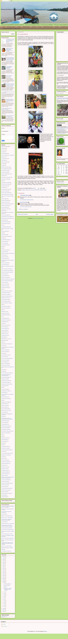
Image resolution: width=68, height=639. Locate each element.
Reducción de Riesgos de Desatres (8, 266)
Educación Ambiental (5, 200)
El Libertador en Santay (6, 182)
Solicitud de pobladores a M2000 (7, 547)
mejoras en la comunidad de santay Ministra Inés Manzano (8, 477)
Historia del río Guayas (5, 294)
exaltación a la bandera (6, 461)
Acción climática (4, 326)
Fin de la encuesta (7, 585)
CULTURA (39, 26)
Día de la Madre (4, 273)
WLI (2, 225)
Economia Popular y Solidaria (7, 372)
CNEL (3, 342)
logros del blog (4, 475)
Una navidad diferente (7, 583)
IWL (2, 387)
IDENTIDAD (57, 26)
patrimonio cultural (5, 484)
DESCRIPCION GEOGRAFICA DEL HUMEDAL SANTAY (11, 28)
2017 (4, 569)
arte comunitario (4, 441)
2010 (4, 579)
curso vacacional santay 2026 (7, 270)
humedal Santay (4, 207)
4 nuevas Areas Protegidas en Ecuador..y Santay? (7, 109)
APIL (30, 189)
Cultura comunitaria (5, 262)
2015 (4, 572)
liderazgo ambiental (5, 473)
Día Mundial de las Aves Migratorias (8, 366)
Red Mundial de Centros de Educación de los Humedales (6, 419)
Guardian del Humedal (5, 382)
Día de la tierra (4, 251)
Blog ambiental (4, 340)
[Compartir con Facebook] (43, 188)
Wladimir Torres (4, 311)
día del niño (4, 458)
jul (4, 597)
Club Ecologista (4, 198)
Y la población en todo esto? (6, 551)
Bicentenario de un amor (6, 338)
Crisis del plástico (5, 361)
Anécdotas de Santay (5, 287)
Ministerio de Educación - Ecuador (7, 228)
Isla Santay (3, 187)
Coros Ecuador (4, 356)
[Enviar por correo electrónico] (40, 188)
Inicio (37, 214)
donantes (3, 456)
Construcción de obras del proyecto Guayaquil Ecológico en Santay (10, 84)
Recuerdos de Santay (5, 223)
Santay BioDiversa (5, 424)
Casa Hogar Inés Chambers (6, 343)
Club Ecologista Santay (5, 221)
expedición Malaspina (5, 463)
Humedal (3, 163)
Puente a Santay (4, 241)
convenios (3, 451)
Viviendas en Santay (5, 437)
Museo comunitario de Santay (7, 203)
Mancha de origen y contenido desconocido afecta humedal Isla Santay (10, 100)
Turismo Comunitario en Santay (7, 155)
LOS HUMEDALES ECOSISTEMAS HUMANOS (9, 67)
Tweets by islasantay (60, 182)
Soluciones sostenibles (5, 432)
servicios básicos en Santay (6, 493)
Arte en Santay (4, 243)
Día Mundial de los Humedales (7, 216)
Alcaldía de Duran (5, 331)
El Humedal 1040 (4, 521)
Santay (45, 189)
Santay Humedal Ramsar (6, 173)
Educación (3, 156)
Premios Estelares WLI (5, 301)
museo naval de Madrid (6, 479)
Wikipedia (3, 549)
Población (41, 189)
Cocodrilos (3, 353)
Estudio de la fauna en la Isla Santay (8, 523)
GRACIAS (5, 586)
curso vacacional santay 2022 (7, 453)
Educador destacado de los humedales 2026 (6, 375)
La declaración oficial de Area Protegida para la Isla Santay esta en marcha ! (10, 40)
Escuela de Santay (5, 170)
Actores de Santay (5, 328)
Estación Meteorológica (6, 377)
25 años (3, 323)
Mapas (3, 246)
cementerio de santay (5, 448)
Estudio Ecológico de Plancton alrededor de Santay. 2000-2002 (7, 526)
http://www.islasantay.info (61, 130)
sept (4, 594)
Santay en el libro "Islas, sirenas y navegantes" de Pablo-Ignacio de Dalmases (7, 543)
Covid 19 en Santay (5, 360)
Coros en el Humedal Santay (6, 358)
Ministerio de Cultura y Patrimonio (7, 253)
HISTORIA (19, 26)
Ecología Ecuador (5, 185)
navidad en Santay (5, 481)
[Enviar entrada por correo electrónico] (38, 188)
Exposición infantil (5, 378)
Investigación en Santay (6, 390)
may (4, 600)
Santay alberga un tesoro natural (9, 76)
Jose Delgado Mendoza (6, 226)
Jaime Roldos (4, 392)
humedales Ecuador (5, 470)
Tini (2, 434)
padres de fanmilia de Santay (7, 483)
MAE (2, 400)
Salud (3, 232)
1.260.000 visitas (4, 321)
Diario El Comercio (5, 202)
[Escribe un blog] (41, 188)
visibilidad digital (4, 496)
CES (2, 289)
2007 (4, 609)
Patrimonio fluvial (4, 407)
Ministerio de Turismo (5, 297)
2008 (4, 608)
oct (4, 593)
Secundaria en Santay (5, 429)
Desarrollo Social (4, 172)
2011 (4, 578)
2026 (4, 556)
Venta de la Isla (4, 234)
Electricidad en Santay (5, 292)
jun (4, 599)
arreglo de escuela (5, 313)
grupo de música (4, 468)
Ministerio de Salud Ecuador (6, 296)
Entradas (4, 624)
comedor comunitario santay (6, 449)
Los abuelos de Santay (5, 189)
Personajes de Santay (5, 299)
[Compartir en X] (42, 188)
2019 (4, 566)
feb (4, 605)
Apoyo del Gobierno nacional (6, 194)
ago (4, 596)
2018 (4, 568)
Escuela (3, 165)
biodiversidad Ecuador (5, 314)
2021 (4, 563)
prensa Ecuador (4, 486)
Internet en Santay (5, 389)
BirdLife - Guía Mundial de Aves (7, 515)
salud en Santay (4, 491)
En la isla (33, 189)
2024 (4, 559)
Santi (2, 309)
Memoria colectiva (5, 405)
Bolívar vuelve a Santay (6, 192)
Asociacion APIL (4, 514)
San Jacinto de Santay (5, 306)
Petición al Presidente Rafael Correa (8, 538)
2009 (4, 581)
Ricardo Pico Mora (23, 202)
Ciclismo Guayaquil (5, 349)
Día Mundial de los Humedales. (7, 218)
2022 (4, 562)
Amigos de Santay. (5, 335)
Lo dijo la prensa (4, 158)
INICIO (4, 26)
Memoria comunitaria (5, 277)
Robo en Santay (4, 422)
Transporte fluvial (4, 258)
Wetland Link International (6, 236)
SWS (2, 304)
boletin (3, 444)
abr (4, 602)
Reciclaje (3, 416)
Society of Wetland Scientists (6, 280)
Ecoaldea (3, 371)
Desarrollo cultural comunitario (7, 272)
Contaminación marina (5, 354)
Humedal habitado (5, 275)
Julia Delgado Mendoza (24, 195)
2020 (4, 565)
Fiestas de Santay (5, 264)
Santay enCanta (4, 256)
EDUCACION (34, 26)
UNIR (3, 436)
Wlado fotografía (4, 439)
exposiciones (4, 465)
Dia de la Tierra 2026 (5, 365)
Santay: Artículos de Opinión (6, 268)
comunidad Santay (5, 318)
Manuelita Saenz (4, 403)
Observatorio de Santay (6, 184)
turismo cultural (4, 282)
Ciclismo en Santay (5, 351)
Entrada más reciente (22, 214)
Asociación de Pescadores (6, 177)
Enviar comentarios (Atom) (38, 218)
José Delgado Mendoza (6, 168)
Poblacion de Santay (5, 205)
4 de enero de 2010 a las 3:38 (25, 206)
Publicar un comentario (23, 209)
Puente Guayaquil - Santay (6, 302)
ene (4, 606)
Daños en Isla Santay (5, 363)
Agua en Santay (4, 330)
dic (4, 582)
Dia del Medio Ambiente (6, 239)
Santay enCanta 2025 (5, 427)
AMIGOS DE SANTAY (26, 26)
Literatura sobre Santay (6, 398)
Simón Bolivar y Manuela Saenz (7, 431)
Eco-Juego (3, 369)
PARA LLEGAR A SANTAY (11, 26)
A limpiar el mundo (5, 284)
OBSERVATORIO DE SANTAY (48, 26)
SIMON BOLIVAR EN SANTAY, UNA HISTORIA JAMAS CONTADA (9, 49)
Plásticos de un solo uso (6, 410)
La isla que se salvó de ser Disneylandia (10, 116)
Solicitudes (3, 175)
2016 (4, 571)
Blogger (45, 631)
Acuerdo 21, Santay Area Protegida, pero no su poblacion (8, 507)
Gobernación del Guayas (6, 380)
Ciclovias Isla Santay (5, 249)
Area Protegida (4, 153)
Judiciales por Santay (5, 208)
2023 (4, 560)
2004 (4, 611)
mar (4, 603)
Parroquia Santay (5, 231)
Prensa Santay (4, 412)
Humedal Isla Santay (5, 244)
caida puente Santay (5, 446)
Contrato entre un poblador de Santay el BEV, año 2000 (7, 520)
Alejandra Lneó (4, 333)
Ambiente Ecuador (5, 285)
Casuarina (3, 345)
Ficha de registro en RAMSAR (7, 527)
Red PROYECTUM (5, 420)
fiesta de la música (5, 466)
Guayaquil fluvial (4, 385)
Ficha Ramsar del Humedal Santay (7, 529)
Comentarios (4, 626)
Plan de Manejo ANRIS (5, 408)
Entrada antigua (50, 214)
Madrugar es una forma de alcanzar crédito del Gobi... (8, 589)
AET (2, 248)
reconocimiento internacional (6, 488)
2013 (4, 575)
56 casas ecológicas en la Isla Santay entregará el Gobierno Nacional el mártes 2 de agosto (10, 59)
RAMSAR (3, 210)
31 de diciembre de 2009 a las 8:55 (26, 199)
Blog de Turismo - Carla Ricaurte (7, 517)
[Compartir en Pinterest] (44, 188)
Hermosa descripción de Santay (7, 533)
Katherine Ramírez (5, 396)
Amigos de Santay (25, 189)
